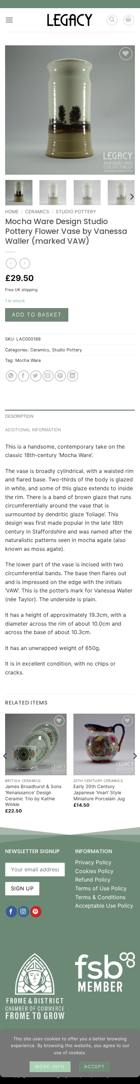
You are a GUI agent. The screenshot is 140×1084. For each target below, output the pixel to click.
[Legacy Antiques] (70, 20)
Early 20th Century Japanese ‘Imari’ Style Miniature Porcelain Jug (99, 792)
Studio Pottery (76, 211)
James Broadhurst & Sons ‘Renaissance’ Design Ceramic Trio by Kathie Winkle (33, 795)
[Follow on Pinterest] (35, 911)
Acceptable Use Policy (104, 905)
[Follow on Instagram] (23, 911)
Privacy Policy (93, 862)
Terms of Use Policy (101, 888)
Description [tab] (19, 416)
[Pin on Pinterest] (60, 376)
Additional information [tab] (33, 429)
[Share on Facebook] (23, 376)
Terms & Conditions (100, 897)
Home (12, 211)
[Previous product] (24, 263)
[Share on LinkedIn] (72, 376)
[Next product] (11, 263)
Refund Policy (92, 879)
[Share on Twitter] (35, 376)
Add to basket (37, 314)
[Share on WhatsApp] (11, 376)
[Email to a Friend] (48, 376)
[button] (9, 20)
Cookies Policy (94, 871)
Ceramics (37, 211)
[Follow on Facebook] (11, 911)
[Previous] (16, 110)
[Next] (124, 110)
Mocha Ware (28, 360)
